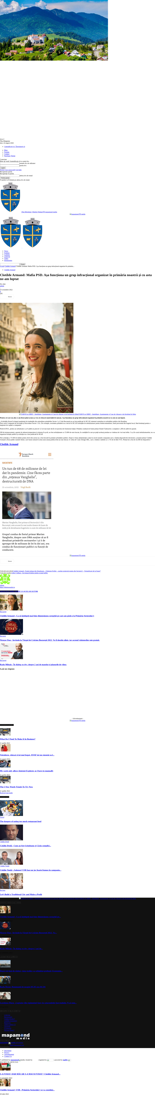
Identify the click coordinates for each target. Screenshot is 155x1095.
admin (2, 286)
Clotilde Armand (10, 266)
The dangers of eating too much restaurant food (20, 821)
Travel (2, 817)
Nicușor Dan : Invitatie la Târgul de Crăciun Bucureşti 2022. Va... (28, 933)
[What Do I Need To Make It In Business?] (5, 735)
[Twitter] (26, 297)
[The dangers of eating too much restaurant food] (11, 815)
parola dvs (23, 165)
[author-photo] (5, 583)
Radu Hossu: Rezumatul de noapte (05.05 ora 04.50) (22, 987)
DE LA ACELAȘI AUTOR (28, 591)
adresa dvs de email (26, 176)
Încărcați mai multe (6, 793)
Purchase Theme (9, 156)
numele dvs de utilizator (27, 163)
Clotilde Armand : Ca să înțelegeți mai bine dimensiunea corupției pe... (30, 917)
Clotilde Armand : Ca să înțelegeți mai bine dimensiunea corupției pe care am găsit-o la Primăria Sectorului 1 (47, 616)
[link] (9, 444)
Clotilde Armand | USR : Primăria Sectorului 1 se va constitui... (27, 1090)
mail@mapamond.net (17, 1045)
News (6, 251)
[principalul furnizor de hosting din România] (35, 1060)
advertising (11, 1043)
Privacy (6, 1052)
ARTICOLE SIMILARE (9, 591)
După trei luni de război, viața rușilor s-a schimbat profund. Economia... (31, 971)
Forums (6, 152)
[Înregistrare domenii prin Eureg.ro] (50, 1060)
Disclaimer (7, 1051)
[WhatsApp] (42, 297)
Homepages (8, 260)
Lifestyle (7, 257)
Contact (6, 154)
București (3, 612)
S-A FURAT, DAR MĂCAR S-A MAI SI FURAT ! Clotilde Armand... (30, 1074)
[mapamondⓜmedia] (77, 214)
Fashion (6, 253)
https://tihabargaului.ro (7, 587)
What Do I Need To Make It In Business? (17, 739)
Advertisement (9, 1054)
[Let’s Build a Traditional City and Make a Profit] (11, 888)
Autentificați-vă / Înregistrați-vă (14, 146)
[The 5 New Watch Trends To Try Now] (5, 783)
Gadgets (7, 255)
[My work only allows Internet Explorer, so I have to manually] (5, 767)
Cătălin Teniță (4, 866)
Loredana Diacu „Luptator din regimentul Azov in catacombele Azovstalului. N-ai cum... (38, 1003)
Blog (5, 150)
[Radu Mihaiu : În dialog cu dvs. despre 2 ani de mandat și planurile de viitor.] (11, 658)
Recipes (2, 890)
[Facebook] (19, 297)
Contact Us (8, 1056)
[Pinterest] (34, 297)
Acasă (2, 266)
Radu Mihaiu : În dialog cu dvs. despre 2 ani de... (21, 949)
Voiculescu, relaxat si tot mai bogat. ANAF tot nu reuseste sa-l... (27, 755)
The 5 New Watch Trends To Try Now (16, 787)
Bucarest (3, 636)
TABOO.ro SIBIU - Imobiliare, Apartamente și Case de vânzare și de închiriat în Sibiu (107, 414)
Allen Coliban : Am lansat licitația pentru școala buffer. (29, 573)
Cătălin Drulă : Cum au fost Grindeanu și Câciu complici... (25, 846)
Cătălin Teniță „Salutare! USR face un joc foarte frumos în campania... (30, 870)
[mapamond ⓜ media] (77, 720)
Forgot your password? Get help (11, 170)
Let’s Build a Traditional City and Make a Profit (21, 894)
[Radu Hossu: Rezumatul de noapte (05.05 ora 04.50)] (5, 983)
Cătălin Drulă (4, 842)
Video (6, 258)
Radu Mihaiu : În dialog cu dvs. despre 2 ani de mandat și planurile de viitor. (33, 664)
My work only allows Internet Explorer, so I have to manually (26, 771)
